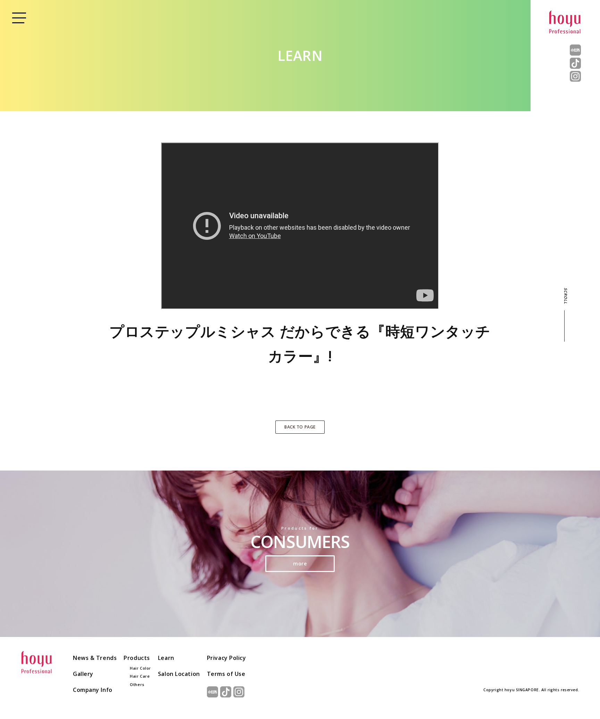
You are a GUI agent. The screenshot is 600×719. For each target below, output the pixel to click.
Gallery (83, 674)
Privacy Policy (226, 658)
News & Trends (95, 658)
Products (137, 658)
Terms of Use (226, 674)
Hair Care (140, 676)
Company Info (92, 690)
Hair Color (140, 668)
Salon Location (179, 674)
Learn (166, 658)
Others (137, 684)
